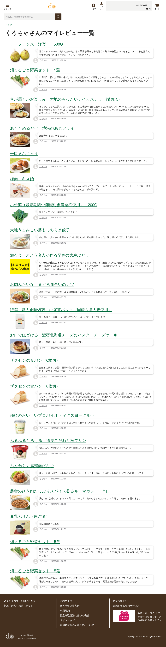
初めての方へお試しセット (18, 605)
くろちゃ (43, 60)
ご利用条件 (66, 600)
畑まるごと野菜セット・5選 (35, 70)
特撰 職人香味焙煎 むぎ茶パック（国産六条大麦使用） (61, 310)
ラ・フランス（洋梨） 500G (36, 44)
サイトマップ (67, 620)
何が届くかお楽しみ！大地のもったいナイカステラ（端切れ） (66, 99)
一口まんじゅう (24, 153)
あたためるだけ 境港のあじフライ (42, 128)
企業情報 (118, 600)
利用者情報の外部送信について (77, 625)
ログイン (101, 7)
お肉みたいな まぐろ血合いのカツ (42, 284)
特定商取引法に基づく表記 (74, 615)
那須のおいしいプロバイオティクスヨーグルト (52, 415)
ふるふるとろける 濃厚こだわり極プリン (48, 440)
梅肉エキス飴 (22, 179)
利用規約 (65, 610)
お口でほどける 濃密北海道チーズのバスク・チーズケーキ (64, 335)
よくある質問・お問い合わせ (20, 600)
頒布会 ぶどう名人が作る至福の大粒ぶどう (49, 255)
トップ (8, 25)
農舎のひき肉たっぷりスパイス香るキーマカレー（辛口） (62, 491)
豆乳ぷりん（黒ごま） (30, 516)
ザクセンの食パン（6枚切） (35, 360)
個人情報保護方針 (69, 605)
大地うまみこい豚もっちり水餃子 (40, 230)
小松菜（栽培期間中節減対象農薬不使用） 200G (53, 205)
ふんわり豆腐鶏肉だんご (32, 466)
